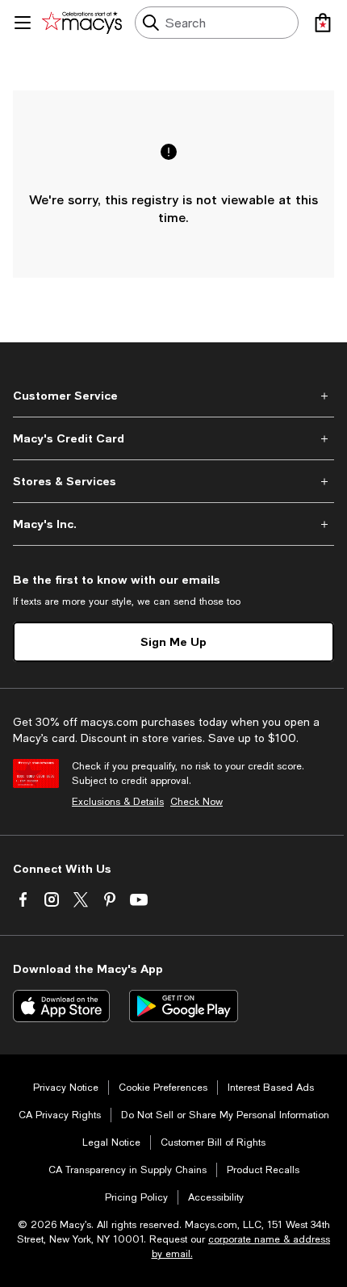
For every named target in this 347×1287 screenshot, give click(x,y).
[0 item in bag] (322, 22)
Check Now (196, 801)
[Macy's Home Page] (82, 22)
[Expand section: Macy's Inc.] (173, 524)
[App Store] (61, 1006)
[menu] (22, 22)
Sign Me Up (173, 641)
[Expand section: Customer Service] (173, 396)
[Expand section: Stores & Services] (173, 481)
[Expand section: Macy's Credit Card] (173, 438)
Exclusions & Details (118, 801)
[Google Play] (183, 1006)
